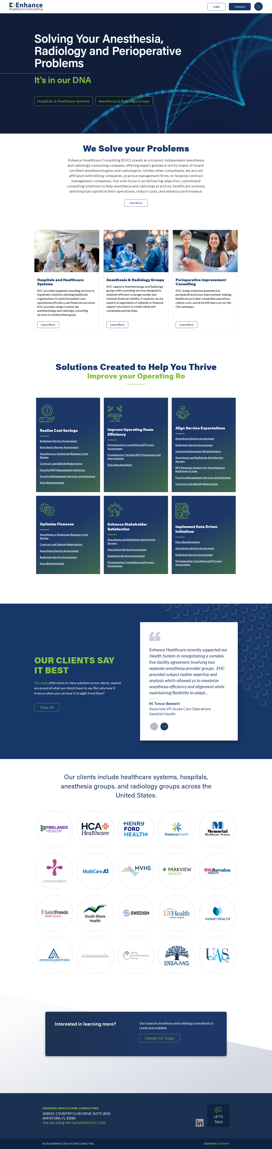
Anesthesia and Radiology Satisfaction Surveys (199, 459)
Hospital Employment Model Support (198, 451)
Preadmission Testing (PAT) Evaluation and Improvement (134, 456)
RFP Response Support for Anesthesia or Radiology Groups (200, 469)
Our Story (136, 202)
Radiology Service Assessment (58, 441)
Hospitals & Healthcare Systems (63, 101)
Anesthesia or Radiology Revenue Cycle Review (64, 455)
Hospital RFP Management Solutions (62, 470)
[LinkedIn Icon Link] (200, 1122)
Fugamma (223, 1143)
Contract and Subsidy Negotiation (61, 463)
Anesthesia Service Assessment (59, 447)
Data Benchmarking (52, 482)
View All (46, 707)
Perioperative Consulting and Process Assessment (131, 446)
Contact (240, 6)
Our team (41, 683)
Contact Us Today (159, 1038)
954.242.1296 (53, 1123)
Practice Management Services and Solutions (67, 476)
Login (216, 6)
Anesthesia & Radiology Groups (124, 101)
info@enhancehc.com (85, 1123)
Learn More (48, 324)
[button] (164, 726)
